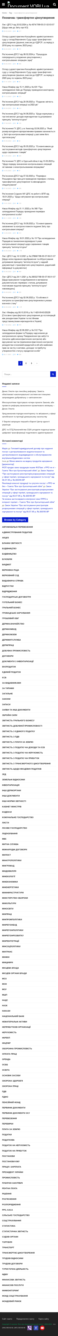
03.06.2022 (7, 271)
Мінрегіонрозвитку (13, 935)
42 (19, 82)
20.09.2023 (7, 108)
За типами (8, 688)
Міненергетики (10, 887)
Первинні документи (13, 1107)
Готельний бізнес (12, 602)
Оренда (6, 1059)
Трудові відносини (12, 1258)
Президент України (12, 1172)
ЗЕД (4, 774)
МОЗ (4, 978)
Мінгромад (8, 865)
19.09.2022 (7, 233)
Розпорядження (11, 1204)
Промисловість (11, 1177)
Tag (10, 13)
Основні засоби (11, 1075)
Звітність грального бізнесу (18, 720)
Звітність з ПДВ (10, 736)
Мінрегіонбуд (9, 924)
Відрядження (9, 591)
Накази (6, 1010)
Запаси (6, 704)
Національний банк (13, 1016)
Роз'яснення (9, 1199)
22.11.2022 (7, 218)
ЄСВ (4, 677)
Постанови (8, 1156)
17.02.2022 (7, 325)
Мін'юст (6, 854)
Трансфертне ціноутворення (18, 1252)
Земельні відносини (13, 779)
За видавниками (11, 682)
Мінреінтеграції (10, 941)
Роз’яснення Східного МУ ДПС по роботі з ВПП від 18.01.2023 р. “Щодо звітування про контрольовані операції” (25, 196)
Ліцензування (9, 833)
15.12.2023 (7, 96)
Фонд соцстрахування (15, 1295)
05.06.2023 (7, 141)
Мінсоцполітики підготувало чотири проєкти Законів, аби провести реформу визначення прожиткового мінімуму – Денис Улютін (28, 405)
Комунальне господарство (18, 817)
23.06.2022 (7, 251)
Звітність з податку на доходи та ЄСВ (23, 747)
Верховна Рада (10, 569)
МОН (4, 983)
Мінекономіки (10, 881)
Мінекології (8, 876)
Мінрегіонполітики (12, 930)
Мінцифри (7, 962)
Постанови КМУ (11, 1161)
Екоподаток (9, 666)
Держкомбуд (9, 629)
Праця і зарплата (11, 1166)
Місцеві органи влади (14, 973)
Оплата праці (9, 1053)
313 (19, 233)
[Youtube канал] (42, 1327)
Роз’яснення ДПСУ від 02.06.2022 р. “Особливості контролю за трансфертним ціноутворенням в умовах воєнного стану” (27, 300)
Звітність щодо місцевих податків (21, 768)
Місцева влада (10, 967)
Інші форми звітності (14, 801)
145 (19, 218)
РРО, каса (7, 1209)
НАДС (5, 1000)
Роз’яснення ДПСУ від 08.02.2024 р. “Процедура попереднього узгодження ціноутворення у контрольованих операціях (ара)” (24, 57)
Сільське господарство (16, 1215)
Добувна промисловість (16, 650)
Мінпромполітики (12, 919)
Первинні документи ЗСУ (16, 1113)
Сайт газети (7, 1318)
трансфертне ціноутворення (25, 13)
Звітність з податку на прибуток (20, 758)
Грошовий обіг (10, 618)
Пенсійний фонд (11, 1102)
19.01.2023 (7, 203)
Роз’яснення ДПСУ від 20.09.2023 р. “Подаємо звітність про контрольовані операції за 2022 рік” (27, 103)
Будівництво (9, 548)
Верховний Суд (10, 575)
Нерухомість (9, 1032)
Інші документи (11, 795)
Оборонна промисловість (17, 1048)
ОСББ (5, 1064)
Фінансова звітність (13, 1279)
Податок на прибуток (14, 1150)
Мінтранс (7, 951)
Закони (6, 698)
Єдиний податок (11, 672)
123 (19, 203)
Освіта (6, 1069)
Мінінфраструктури (13, 892)
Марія (5, 448)
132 (19, 123)
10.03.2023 (7, 171)
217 (19, 31)
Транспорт (8, 1247)
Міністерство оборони (15, 897)
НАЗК (4, 1005)
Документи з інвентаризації (18, 661)
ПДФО (5, 1096)
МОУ (4, 989)
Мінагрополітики (11, 860)
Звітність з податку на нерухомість (22, 752)
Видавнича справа (12, 580)
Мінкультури (9, 903)
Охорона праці (10, 1086)
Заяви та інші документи (16, 709)
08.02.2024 (7, 64)
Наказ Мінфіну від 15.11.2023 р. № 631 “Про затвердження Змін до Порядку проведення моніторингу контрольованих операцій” (28, 89)
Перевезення (9, 1118)
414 (19, 108)
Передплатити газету (25, 1318)
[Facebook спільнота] (36, 1327)
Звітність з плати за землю (17, 741)
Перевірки (7, 1123)
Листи (5, 822)
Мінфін (5, 957)
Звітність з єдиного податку (18, 731)
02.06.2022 (7, 307)
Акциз (5, 537)
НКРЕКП (6, 1037)
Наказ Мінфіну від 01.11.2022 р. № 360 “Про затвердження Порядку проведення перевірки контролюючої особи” (23, 211)
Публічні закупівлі (12, 1182)
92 (19, 141)
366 (19, 64)
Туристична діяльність (15, 1268)
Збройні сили (9, 715)
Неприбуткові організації (16, 1027)
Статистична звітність (15, 1231)
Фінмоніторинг (10, 1290)
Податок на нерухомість (16, 1145)
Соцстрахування (11, 1220)
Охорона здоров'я (12, 1080)
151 (19, 49)
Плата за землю (11, 1129)
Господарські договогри (16, 596)
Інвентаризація (10, 785)
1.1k (20, 307)
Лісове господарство (14, 827)
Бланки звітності (12, 543)
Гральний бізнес (11, 607)
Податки (7, 1134)
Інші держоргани (11, 790)
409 (19, 271)
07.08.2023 (7, 123)
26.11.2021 (7, 354)
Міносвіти (7, 908)
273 (19, 96)
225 (19, 292)
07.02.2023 (7, 188)
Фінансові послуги (13, 1285)
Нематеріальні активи (14, 1021)
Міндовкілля (9, 871)
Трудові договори (12, 1263)
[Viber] (29, 1327)
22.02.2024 (7, 49)
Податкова (8, 1139)
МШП (4, 994)
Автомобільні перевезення (17, 526)
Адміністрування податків (17, 532)
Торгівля (7, 1242)
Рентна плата (9, 1188)
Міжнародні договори (14, 849)
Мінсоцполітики (11, 946)
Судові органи (10, 1236)
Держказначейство (13, 623)
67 (19, 171)
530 (19, 354)
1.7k (20, 251)
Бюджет (6, 564)
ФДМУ (5, 1274)
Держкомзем (9, 634)
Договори (7, 655)
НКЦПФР (6, 1043)
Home (4, 13)
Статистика (8, 1225)
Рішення (6, 1193)
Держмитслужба (11, 639)
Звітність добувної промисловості (22, 725)
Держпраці (8, 645)
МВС (4, 838)
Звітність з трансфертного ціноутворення (26, 763)
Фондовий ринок (11, 1301)
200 (19, 156)
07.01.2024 (7, 82)
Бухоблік (7, 559)
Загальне (7, 693)
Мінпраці (7, 914)
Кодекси (7, 811)
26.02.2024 (7, 31)
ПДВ (4, 1091)
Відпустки (8, 586)
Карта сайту (44, 1318)
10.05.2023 (7, 156)
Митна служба (10, 844)
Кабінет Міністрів (11, 806)
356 (19, 188)
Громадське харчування (16, 612)
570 (19, 325)
